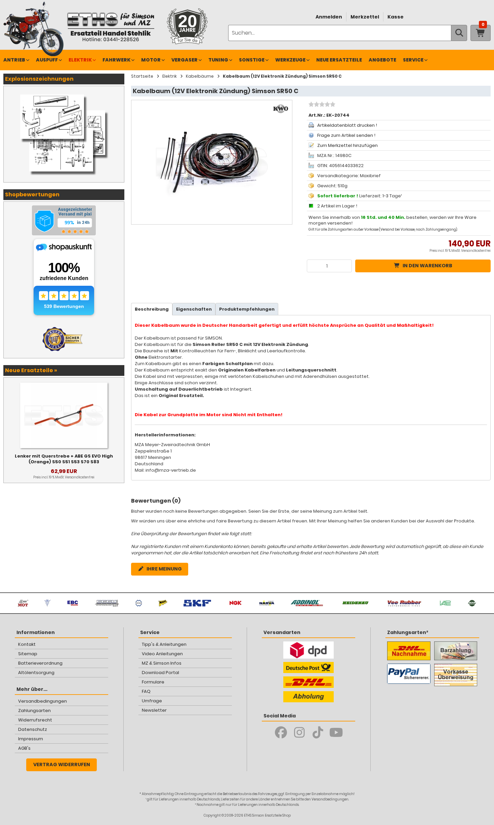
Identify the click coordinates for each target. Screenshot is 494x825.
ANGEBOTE (382, 59)
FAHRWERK (116, 59)
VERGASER (184, 59)
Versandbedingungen (42, 701)
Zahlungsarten (34, 710)
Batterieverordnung (40, 663)
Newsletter (154, 710)
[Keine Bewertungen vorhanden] (321, 105)
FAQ (146, 691)
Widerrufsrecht (35, 720)
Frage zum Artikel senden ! (346, 135)
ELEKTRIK (80, 59)
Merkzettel (365, 16)
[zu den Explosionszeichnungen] (64, 92)
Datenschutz (32, 729)
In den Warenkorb (427, 265)
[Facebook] (281, 732)
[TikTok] (317, 732)
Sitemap (27, 654)
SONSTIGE (251, 59)
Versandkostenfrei (476, 250)
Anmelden (329, 16)
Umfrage (152, 701)
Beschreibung (152, 309)
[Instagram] (299, 732)
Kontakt (27, 644)
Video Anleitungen (162, 654)
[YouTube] (336, 732)
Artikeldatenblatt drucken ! (347, 125)
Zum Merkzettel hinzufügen (347, 145)
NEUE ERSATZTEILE (339, 59)
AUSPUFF (47, 59)
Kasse (395, 16)
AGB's (24, 748)
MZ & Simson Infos (161, 663)
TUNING (218, 59)
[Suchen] (459, 33)
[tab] (151, 309)
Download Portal (160, 672)
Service (413, 59)
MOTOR (151, 59)
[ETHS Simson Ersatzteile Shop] (110, 26)
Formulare (153, 682)
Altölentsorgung (36, 672)
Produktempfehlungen (247, 309)
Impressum (30, 739)
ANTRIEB (14, 59)
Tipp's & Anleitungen (164, 644)
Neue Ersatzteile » (31, 370)
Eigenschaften (194, 309)
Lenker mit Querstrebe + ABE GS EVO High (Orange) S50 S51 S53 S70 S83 (64, 459)
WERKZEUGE (290, 59)
